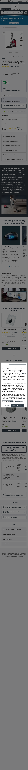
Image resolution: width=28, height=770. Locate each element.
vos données (23, 373)
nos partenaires (16, 368)
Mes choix (7, 405)
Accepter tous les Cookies (17, 405)
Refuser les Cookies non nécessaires (17, 364)
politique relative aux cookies (16, 401)
